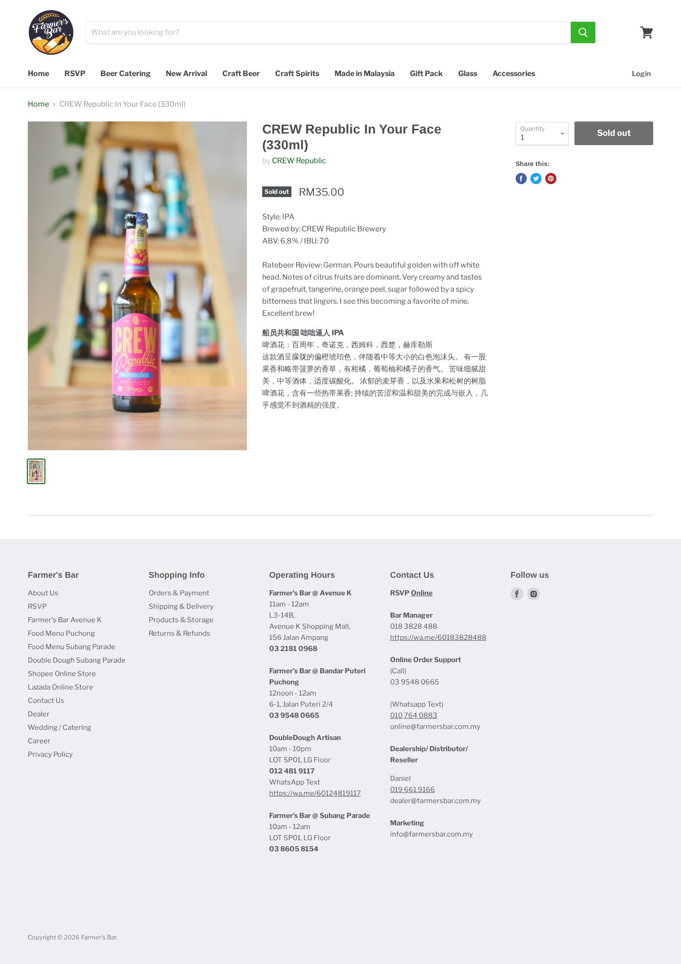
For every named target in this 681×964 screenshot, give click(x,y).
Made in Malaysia (364, 73)
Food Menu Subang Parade (71, 647)
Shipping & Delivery (181, 606)
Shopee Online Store (62, 674)
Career (39, 741)
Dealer (39, 714)
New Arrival (186, 73)
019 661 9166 (412, 789)
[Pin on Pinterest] (550, 178)
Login (641, 74)
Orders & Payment (179, 593)
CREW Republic (299, 160)
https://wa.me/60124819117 (315, 793)
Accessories (513, 73)
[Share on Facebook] (521, 178)
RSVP (74, 73)
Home (38, 73)
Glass (467, 73)
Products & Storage (181, 620)
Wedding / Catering (59, 727)
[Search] (583, 32)
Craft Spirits (297, 73)
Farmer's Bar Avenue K (65, 620)
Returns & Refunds (179, 633)
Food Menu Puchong (61, 633)
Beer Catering (126, 73)
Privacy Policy (50, 754)
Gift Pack (426, 73)
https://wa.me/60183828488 (438, 637)
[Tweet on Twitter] (536, 178)
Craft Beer (241, 73)
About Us (43, 593)
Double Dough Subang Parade (77, 660)
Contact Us (46, 700)
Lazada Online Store (60, 687)
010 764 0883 (413, 715)
